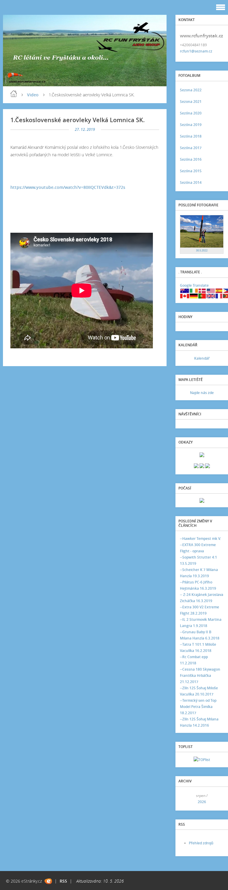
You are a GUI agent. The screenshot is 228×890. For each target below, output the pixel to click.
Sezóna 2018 (191, 136)
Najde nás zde (202, 392)
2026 (202, 801)
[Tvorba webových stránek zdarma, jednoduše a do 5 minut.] (48, 881)
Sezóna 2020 (191, 113)
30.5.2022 (202, 250)
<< (186, 798)
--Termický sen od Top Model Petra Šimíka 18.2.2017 (198, 706)
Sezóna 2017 (191, 147)
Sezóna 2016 (191, 159)
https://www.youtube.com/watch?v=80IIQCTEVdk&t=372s (67, 187)
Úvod (13, 93)
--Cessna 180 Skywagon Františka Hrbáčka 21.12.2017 (200, 675)
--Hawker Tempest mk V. (200, 538)
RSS (63, 881)
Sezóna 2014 (191, 182)
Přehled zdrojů (201, 843)
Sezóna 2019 (191, 124)
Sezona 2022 (191, 89)
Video (33, 95)
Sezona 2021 (191, 101)
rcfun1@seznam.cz (196, 51)
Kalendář (202, 358)
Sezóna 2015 (191, 170)
